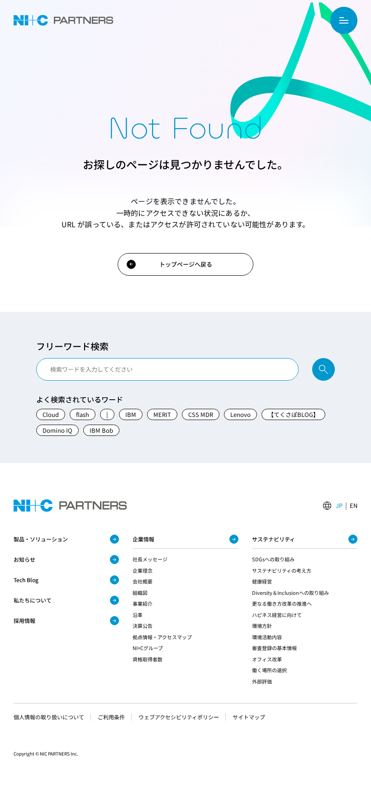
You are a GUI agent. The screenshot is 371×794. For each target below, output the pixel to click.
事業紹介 (142, 603)
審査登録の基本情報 (274, 647)
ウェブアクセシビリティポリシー (178, 717)
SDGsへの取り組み (273, 559)
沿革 (138, 614)
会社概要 (142, 581)
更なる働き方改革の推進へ (282, 603)
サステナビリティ (273, 539)
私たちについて (33, 600)
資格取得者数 (147, 659)
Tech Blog (26, 580)
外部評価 (262, 681)
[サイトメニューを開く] (343, 20)
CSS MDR (200, 414)
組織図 (140, 592)
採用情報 (24, 620)
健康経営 (262, 581)
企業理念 (142, 570)
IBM (130, 414)
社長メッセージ (150, 559)
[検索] (323, 369)
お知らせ (24, 559)
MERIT (162, 414)
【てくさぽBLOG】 (293, 414)
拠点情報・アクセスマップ (162, 637)
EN (353, 505)
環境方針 (262, 625)
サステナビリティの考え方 (281, 570)
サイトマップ (249, 717)
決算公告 (142, 625)
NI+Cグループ (148, 647)
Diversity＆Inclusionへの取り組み (290, 592)
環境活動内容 (267, 637)
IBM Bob (101, 430)
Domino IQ (57, 430)
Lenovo (240, 414)
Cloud (51, 414)
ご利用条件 (111, 717)
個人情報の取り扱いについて (49, 717)
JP (339, 505)
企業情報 (143, 539)
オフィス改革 (267, 659)
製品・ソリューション (41, 539)
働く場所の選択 (269, 670)
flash (82, 414)
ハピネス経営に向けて (277, 614)
